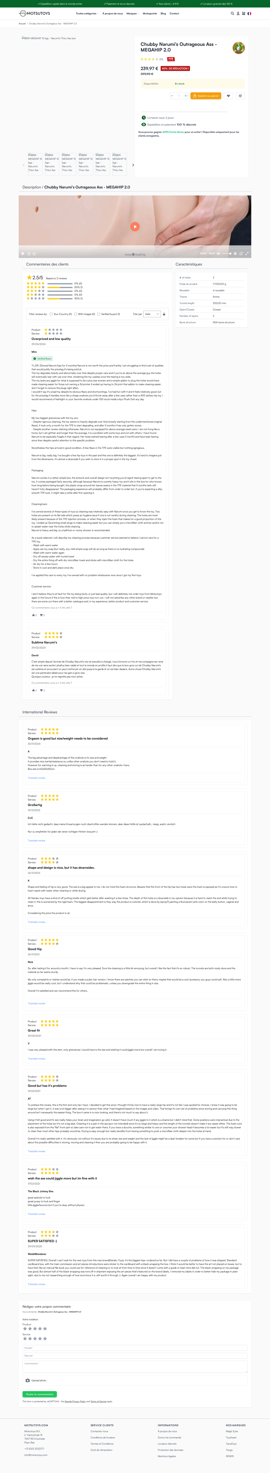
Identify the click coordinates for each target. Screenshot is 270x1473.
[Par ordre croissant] (164, 314)
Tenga (229, 1449)
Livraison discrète (167, 1443)
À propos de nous (112, 13)
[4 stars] (40, 1328)
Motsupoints (150, 13)
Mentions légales (167, 1456)
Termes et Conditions (102, 1443)
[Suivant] (133, 165)
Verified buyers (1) (110, 314)
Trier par (137, 314)
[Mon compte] (238, 13)
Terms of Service (98, 1401)
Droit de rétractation (101, 1449)
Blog (163, 13)
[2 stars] (30, 1328)
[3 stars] (35, 1328)
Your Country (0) (63, 314)
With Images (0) (86, 314)
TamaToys (231, 1443)
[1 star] (25, 1328)
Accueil (22, 23)
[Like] (33, 614)
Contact (174, 13)
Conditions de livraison (103, 1437)
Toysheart (231, 1437)
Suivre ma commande (169, 1437)
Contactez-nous (99, 1431)
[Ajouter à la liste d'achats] (228, 95)
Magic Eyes (232, 1431)
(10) (161, 59)
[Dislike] (41, 615)
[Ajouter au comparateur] (240, 95)
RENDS (230, 1456)
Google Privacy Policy (75, 1401)
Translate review (36, 777)
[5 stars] (45, 1328)
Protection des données (170, 1449)
